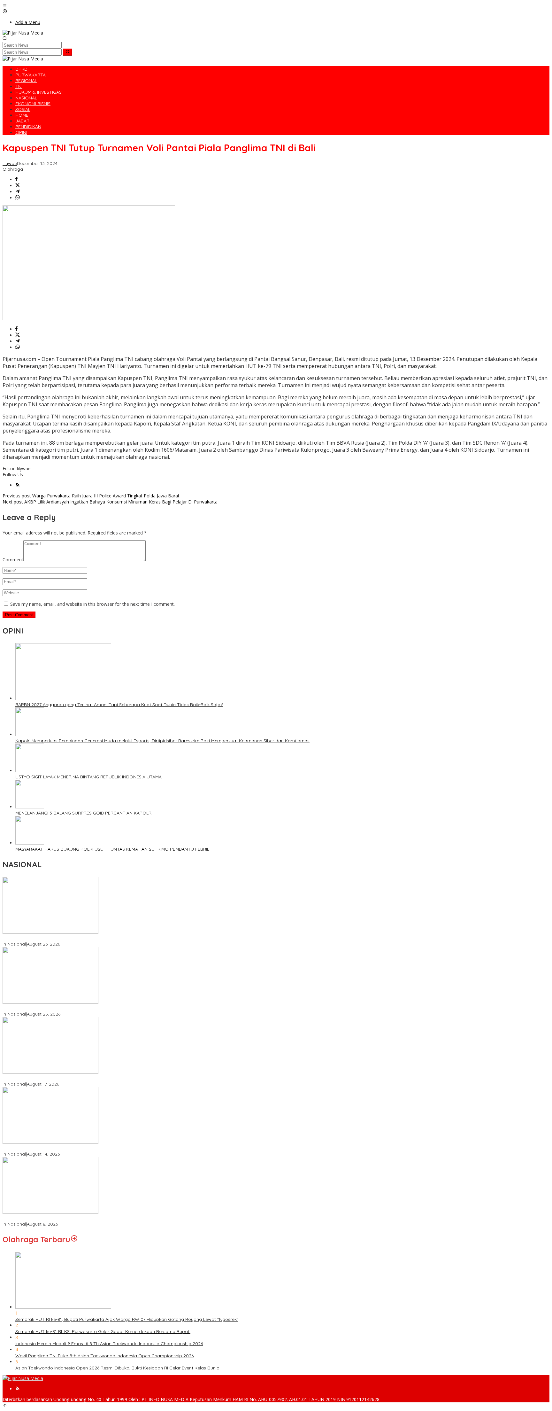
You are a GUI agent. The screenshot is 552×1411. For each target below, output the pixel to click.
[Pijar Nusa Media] (23, 33)
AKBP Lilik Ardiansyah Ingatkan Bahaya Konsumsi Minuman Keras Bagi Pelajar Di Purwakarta (110, 502)
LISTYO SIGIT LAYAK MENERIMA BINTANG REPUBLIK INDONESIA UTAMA (88, 777)
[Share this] (16, 179)
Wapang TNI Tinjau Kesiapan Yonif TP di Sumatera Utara (63, 1218)
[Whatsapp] (17, 198)
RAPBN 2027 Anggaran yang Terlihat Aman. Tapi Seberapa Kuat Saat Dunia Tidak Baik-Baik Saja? (119, 704)
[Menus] (5, 6)
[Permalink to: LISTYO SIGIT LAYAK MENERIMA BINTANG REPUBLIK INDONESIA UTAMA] (29, 771)
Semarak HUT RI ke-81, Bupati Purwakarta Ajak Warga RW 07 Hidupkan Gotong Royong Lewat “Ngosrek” (126, 1319)
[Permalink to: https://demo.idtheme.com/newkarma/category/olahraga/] (74, 1239)
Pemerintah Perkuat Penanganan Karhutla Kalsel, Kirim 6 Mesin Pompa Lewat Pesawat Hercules (104, 1008)
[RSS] (17, 485)
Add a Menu (27, 22)
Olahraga (13, 169)
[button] (67, 52)
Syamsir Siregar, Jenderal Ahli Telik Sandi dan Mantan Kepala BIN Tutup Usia (83, 938)
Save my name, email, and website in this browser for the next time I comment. (92, 604)
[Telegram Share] (17, 192)
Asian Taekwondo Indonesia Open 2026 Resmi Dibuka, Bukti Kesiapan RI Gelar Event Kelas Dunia (117, 1368)
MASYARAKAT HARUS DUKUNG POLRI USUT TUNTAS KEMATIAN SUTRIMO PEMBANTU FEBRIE (112, 849)
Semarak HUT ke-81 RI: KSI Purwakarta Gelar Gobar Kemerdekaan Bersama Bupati (102, 1331)
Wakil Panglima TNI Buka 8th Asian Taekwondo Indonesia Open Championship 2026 (104, 1356)
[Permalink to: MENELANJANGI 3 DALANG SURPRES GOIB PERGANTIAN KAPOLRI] (29, 807)
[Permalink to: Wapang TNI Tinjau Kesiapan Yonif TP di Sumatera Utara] (50, 1212)
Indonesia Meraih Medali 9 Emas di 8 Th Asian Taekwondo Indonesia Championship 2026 (109, 1343)
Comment (13, 560)
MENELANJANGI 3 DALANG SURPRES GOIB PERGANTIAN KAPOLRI (83, 813)
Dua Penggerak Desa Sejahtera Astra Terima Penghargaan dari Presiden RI (82, 1078)
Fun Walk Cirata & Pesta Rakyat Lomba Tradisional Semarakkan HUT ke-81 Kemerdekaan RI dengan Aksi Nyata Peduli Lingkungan (141, 1148)
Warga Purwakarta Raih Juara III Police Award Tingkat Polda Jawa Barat (91, 496)
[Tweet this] (17, 186)
